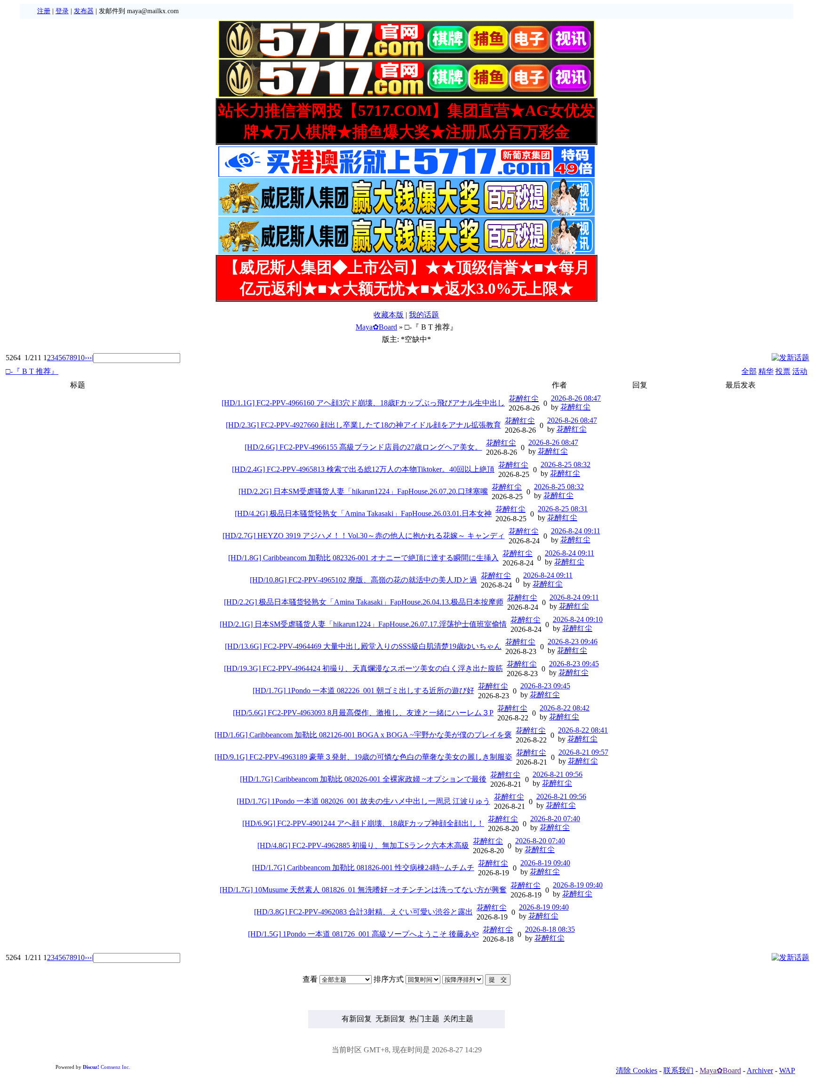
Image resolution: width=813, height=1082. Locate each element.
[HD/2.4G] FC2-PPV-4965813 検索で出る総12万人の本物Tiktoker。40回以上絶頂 (363, 469)
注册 (43, 11)
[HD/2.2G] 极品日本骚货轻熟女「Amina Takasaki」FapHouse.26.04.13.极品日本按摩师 (363, 602)
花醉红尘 (524, 399)
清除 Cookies (636, 1070)
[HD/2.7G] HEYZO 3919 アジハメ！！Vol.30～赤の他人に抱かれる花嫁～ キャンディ (364, 536)
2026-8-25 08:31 (563, 509)
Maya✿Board (376, 327)
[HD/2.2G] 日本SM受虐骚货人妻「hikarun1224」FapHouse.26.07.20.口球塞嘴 (363, 491)
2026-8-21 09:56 (557, 774)
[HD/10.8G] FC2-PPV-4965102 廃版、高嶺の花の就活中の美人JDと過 (363, 580)
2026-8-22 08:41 (583, 730)
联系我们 (678, 1070)
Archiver (760, 1070)
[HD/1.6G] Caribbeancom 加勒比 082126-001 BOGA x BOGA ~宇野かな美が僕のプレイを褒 (363, 735)
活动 (799, 371)
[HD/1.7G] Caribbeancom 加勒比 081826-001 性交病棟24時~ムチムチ (363, 868)
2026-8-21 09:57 (583, 752)
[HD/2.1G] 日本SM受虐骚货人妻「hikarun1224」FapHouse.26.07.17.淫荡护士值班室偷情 (363, 624)
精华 (765, 371)
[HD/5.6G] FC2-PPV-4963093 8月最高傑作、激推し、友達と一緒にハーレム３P (363, 713)
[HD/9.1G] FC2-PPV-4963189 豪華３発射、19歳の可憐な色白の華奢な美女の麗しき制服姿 (363, 757)
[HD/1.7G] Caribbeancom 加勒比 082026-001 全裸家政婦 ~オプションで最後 (363, 779)
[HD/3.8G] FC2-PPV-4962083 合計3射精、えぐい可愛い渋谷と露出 (363, 912)
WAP (787, 1070)
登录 (62, 11)
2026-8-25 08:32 (565, 464)
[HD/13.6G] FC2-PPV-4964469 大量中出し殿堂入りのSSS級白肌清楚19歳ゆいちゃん (363, 646)
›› (87, 358)
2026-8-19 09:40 (545, 863)
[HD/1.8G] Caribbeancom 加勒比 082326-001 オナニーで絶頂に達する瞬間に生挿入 (363, 558)
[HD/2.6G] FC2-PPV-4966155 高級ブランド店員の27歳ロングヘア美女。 (363, 447)
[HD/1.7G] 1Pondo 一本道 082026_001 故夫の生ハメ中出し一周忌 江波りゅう (363, 801)
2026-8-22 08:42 (565, 708)
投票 (782, 371)
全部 (749, 371)
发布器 (84, 11)
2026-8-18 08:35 (550, 929)
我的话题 (424, 315)
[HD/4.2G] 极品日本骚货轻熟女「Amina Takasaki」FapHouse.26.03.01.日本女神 (363, 513)
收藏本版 (389, 315)
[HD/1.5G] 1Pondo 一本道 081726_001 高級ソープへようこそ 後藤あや (363, 934)
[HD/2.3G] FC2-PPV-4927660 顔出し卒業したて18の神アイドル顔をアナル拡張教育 (363, 425)
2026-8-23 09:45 (574, 664)
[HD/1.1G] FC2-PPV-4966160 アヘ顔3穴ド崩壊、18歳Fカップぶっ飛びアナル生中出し (363, 403)
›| (91, 358)
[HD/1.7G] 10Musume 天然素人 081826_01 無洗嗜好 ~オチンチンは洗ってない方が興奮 (363, 890)
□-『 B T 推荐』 (32, 371)
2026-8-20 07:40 (555, 819)
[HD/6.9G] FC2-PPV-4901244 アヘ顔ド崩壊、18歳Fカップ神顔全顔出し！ (363, 823)
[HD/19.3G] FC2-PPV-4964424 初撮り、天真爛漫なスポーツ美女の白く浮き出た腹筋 (363, 668)
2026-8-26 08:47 (576, 398)
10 (81, 358)
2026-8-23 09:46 (573, 642)
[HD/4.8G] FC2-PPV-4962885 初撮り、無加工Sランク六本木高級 (363, 845)
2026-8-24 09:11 (575, 531)
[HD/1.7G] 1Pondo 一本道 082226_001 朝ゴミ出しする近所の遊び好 (363, 690)
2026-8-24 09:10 (578, 619)
